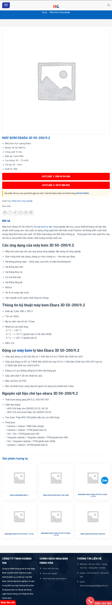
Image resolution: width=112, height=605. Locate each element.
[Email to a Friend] (20, 212)
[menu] (6, 5)
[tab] (6, 221)
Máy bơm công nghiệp (60, 12)
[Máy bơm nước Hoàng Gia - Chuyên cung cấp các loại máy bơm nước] (56, 5)
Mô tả (6, 221)
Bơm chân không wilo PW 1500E (56, 495)
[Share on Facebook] (10, 212)
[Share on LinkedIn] (31, 212)
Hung (44, 12)
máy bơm (24, 350)
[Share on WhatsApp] (4, 212)
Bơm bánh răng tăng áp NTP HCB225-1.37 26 (56, 534)
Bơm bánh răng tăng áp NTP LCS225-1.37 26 (93, 495)
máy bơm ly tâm (44, 226)
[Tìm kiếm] (108, 5)
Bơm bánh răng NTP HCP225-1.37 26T (19, 534)
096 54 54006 (82, 193)
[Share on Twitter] (15, 212)
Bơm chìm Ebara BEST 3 (19, 495)
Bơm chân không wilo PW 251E (92, 534)
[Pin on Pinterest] (25, 212)
